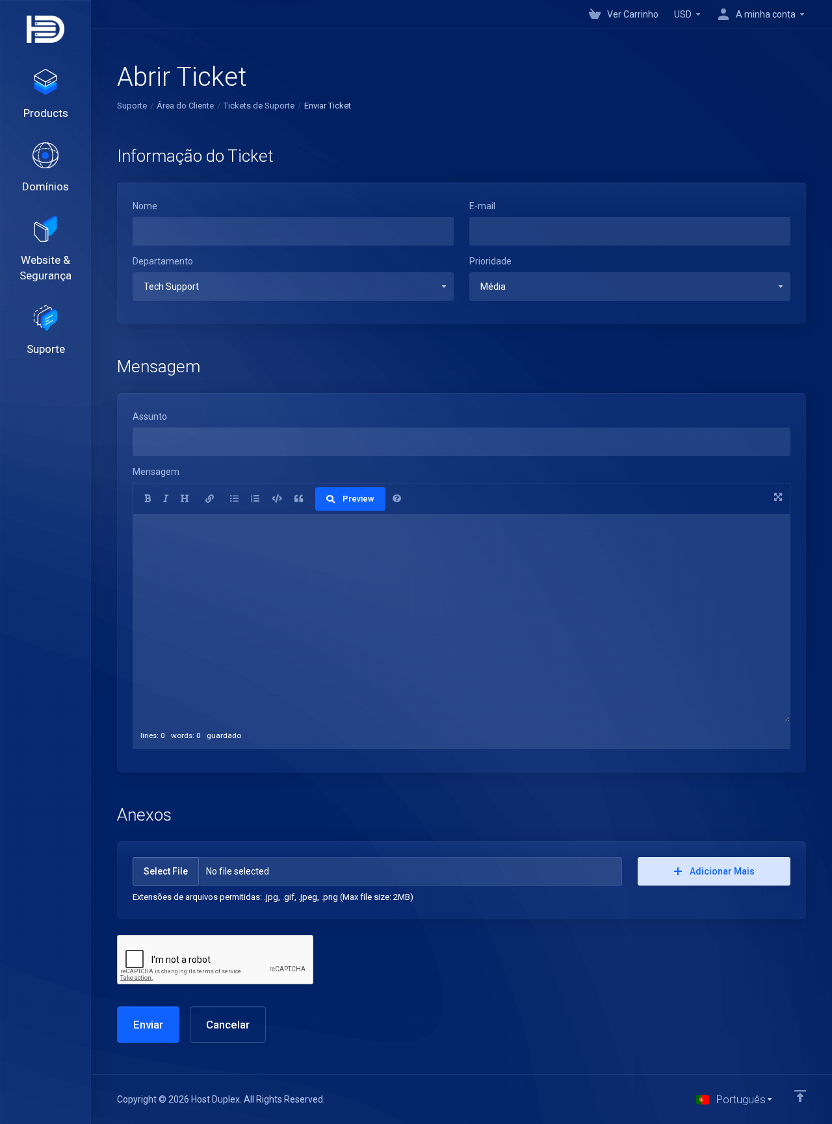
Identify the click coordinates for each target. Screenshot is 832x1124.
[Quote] (299, 499)
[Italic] (165, 499)
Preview (358, 499)
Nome (145, 206)
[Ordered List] (255, 499)
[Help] (397, 499)
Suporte (132, 105)
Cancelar (228, 1024)
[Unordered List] (234, 499)
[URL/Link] (210, 499)
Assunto (150, 416)
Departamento (163, 261)
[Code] (277, 499)
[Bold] (147, 499)
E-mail (482, 206)
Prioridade (490, 261)
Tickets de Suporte (259, 105)
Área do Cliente (185, 105)
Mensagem (156, 471)
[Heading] (185, 499)
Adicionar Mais (722, 871)
